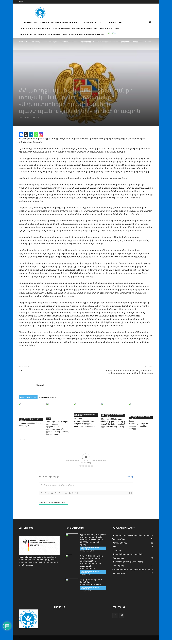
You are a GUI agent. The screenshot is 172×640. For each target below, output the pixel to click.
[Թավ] (41, 493)
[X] (26, 134)
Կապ (117, 28)
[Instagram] (41, 134)
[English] (114, 33)
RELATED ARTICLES (28, 397)
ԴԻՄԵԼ (21, 2)
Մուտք (129, 477)
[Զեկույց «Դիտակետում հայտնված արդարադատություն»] (72, 582)
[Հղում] (69, 493)
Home (21, 41)
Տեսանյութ (106, 28)
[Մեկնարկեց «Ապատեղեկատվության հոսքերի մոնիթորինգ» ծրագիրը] (141, 411)
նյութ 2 (22, 370)
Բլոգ (102, 22)
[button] (150, 23)
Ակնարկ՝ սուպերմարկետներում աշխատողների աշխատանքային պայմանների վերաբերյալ (128, 371)
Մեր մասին (88, 22)
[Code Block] (66, 493)
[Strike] (52, 493)
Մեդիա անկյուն (116, 22)
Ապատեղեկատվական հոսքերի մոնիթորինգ (84, 34)
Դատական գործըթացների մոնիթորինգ (59, 22)
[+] (76, 493)
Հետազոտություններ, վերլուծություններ (75, 28)
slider (28, 41)
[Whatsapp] (36, 134)
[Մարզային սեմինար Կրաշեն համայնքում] (31, 412)
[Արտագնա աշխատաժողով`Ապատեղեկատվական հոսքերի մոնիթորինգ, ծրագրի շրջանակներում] (86, 410)
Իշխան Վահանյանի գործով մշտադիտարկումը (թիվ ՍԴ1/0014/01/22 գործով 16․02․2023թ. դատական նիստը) (93, 540)
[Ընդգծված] (48, 493)
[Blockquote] (62, 493)
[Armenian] (110, 33)
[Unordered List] (59, 493)
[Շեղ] (45, 493)
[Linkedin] (31, 134)
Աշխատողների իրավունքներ (35, 28)
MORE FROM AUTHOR (48, 397)
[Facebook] (21, 134)
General (40, 385)
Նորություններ (29, 22)
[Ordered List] (55, 493)
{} (73, 493)
